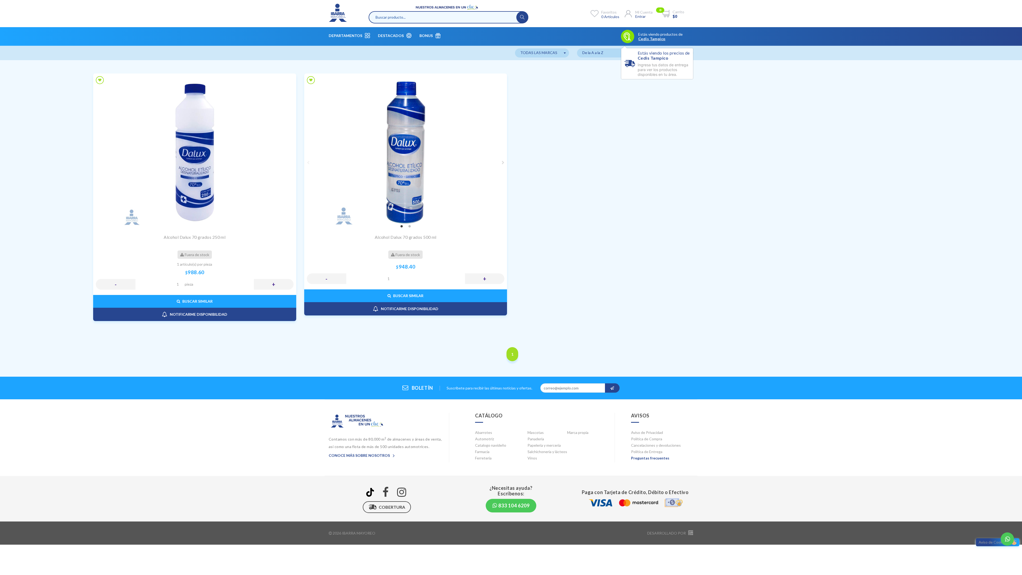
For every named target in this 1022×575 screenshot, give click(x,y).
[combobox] (542, 53)
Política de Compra (646, 439)
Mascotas (536, 432)
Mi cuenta (644, 12)
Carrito (678, 12)
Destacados (391, 35)
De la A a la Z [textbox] (592, 52)
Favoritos (609, 12)
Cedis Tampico (651, 39)
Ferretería (483, 458)
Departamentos (345, 35)
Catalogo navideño (490, 445)
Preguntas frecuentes (650, 458)
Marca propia (577, 432)
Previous (308, 163)
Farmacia (482, 451)
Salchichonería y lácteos (547, 451)
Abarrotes (483, 432)
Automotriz (484, 439)
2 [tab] (409, 226)
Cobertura (392, 507)
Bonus (426, 35)
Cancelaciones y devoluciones (656, 445)
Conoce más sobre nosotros (360, 455)
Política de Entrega (646, 451)
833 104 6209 (513, 505)
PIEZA (189, 284)
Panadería (536, 439)
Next (503, 163)
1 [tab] (401, 226)
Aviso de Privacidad (647, 432)
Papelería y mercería (544, 445)
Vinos (532, 458)
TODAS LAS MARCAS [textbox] (538, 52)
